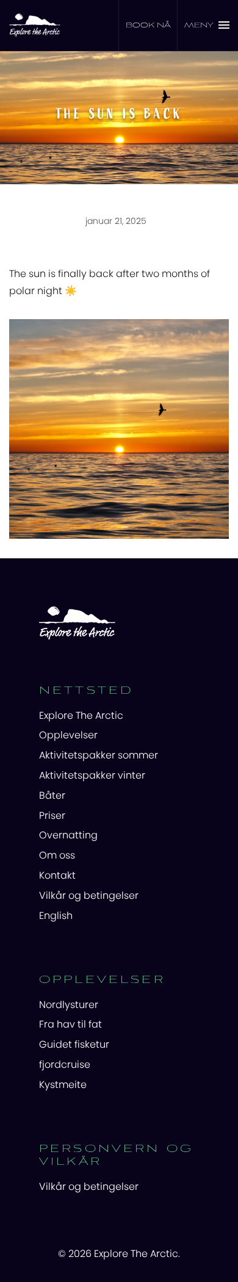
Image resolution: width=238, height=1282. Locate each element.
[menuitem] (119, 715)
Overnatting (68, 835)
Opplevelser (68, 735)
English (56, 916)
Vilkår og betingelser (89, 895)
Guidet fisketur (74, 1044)
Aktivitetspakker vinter (92, 775)
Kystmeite (63, 1085)
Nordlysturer (68, 1005)
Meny (199, 25)
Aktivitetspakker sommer (98, 755)
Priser (52, 815)
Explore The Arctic (81, 715)
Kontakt (57, 875)
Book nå (148, 25)
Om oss (57, 855)
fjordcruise (64, 1064)
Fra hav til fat (70, 1024)
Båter (52, 795)
